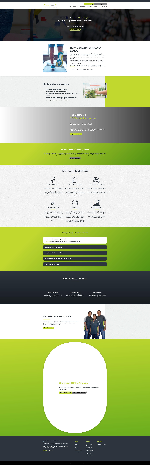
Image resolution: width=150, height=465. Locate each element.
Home (70, 6)
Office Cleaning (89, 445)
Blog (100, 6)
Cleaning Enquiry (89, 4)
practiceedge (86, 463)
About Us (74, 6)
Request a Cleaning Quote (65, 392)
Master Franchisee (100, 445)
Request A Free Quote (75, 29)
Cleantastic (72, 66)
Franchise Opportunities (101, 4)
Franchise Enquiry (78, 450)
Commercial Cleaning (90, 444)
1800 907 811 (50, 450)
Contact (103, 6)
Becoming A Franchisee (101, 444)
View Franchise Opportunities (79, 392)
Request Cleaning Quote (76, 134)
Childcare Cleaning (89, 450)
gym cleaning (48, 241)
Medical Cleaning (89, 447)
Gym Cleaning (89, 448)
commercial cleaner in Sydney (81, 18)
